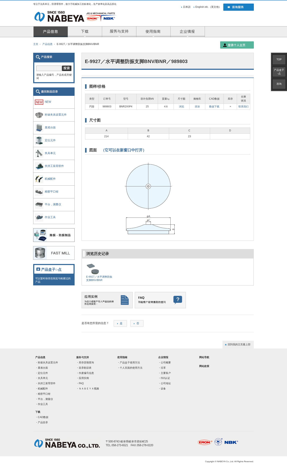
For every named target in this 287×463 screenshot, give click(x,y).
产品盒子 (279, 72)
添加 (197, 106)
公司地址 (166, 383)
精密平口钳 (44, 393)
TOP (279, 59)
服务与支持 (119, 31)
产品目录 (43, 422)
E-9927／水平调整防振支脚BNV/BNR (99, 278)
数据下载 (214, 106)
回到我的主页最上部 (239, 344)
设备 (163, 388)
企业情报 (188, 31)
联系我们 (243, 106)
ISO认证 (165, 378)
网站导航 (204, 357)
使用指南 (122, 357)
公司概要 (166, 362)
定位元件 (43, 373)
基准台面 (43, 367)
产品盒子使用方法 (130, 362)
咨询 (279, 83)
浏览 (181, 106)
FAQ (81, 383)
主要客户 (166, 373)
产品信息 (51, 31)
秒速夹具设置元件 (48, 362)
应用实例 (84, 378)
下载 (37, 411)
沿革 (163, 367)
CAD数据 (43, 417)
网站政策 (204, 366)
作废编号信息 (86, 373)
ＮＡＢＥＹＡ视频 (89, 388)
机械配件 (43, 388)
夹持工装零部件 (46, 383)
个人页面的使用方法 (131, 367)
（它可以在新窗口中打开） (123, 150)
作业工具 (43, 404)
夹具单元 (43, 378)
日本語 (187, 6)
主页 (35, 44)
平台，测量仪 (45, 399)
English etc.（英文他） (208, 6)
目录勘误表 (85, 367)
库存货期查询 (86, 362)
